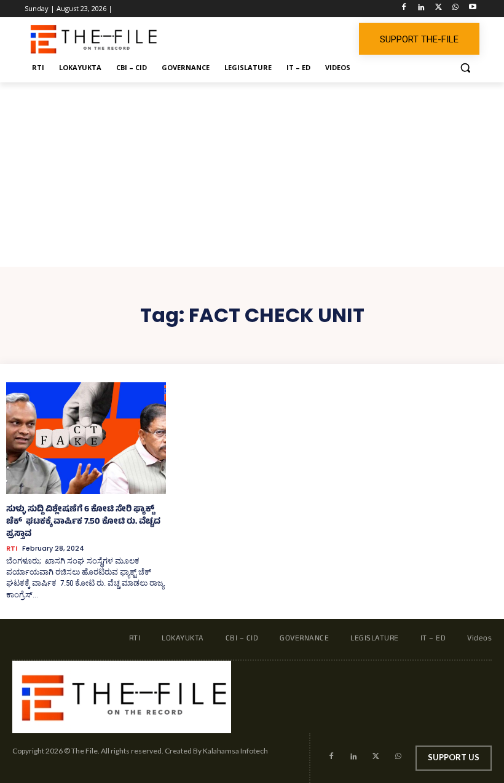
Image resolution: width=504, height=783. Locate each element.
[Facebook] (404, 9)
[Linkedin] (421, 9)
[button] (465, 67)
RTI (11, 549)
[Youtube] (472, 9)
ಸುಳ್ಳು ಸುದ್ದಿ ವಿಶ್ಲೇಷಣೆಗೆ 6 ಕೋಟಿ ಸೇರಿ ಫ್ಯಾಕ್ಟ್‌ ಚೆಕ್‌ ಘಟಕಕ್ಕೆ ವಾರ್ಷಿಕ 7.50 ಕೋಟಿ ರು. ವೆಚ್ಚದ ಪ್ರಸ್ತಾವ (83, 522)
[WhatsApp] (455, 9)
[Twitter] (438, 9)
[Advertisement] (252, 175)
